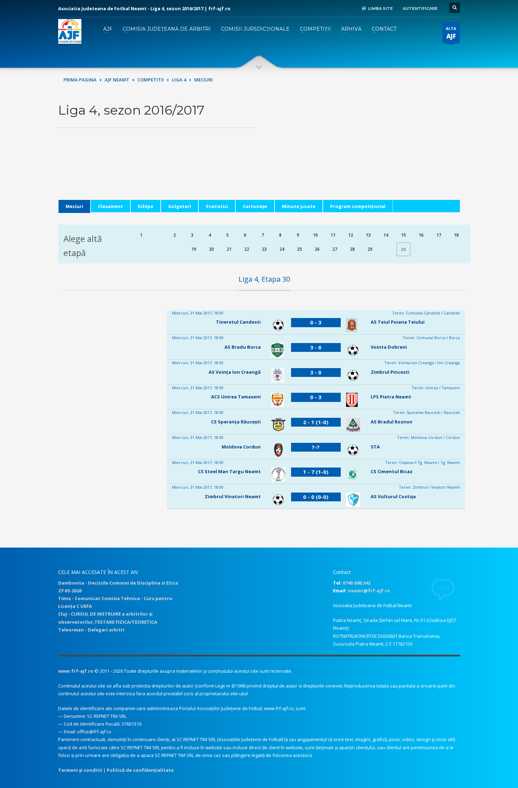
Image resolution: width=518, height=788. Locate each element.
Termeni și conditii (80, 770)
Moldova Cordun (241, 447)
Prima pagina (80, 80)
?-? (316, 447)
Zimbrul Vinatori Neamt (233, 496)
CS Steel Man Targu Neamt (229, 471)
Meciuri (74, 206)
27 (334, 249)
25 (299, 249)
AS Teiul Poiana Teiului (398, 322)
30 (403, 249)
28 (352, 249)
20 (211, 249)
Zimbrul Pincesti (390, 372)
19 (193, 249)
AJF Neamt (117, 80)
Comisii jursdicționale (255, 29)
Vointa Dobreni (389, 347)
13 (368, 235)
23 (264, 249)
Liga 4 (179, 80)
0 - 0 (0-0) (315, 496)
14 (385, 235)
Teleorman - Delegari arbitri (91, 630)
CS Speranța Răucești (236, 422)
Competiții (315, 29)
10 (315, 235)
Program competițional (358, 206)
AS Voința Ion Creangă (235, 372)
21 (229, 249)
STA (375, 447)
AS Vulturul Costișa (393, 496)
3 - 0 (315, 347)
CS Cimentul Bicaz (392, 471)
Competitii (150, 80)
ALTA (451, 33)
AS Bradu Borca (242, 347)
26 (317, 249)
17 (438, 235)
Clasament (110, 206)
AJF (107, 29)
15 (403, 235)
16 (421, 235)
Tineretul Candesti (238, 322)
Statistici (217, 206)
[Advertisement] (362, 150)
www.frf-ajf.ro (75, 671)
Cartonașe (255, 206)
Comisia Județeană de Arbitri (167, 29)
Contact (384, 29)
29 (370, 249)
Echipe (145, 206)
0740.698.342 (356, 583)
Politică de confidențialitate (140, 770)
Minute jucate (298, 206)
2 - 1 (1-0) (315, 422)
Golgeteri (179, 206)
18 (456, 235)
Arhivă (351, 29)
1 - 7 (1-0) (315, 471)
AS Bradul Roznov (391, 422)
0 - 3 (315, 322)
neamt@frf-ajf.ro (369, 590)
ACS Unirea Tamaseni (236, 396)
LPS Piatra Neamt (391, 396)
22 (246, 249)
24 (281, 249)
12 (350, 235)
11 (333, 235)
